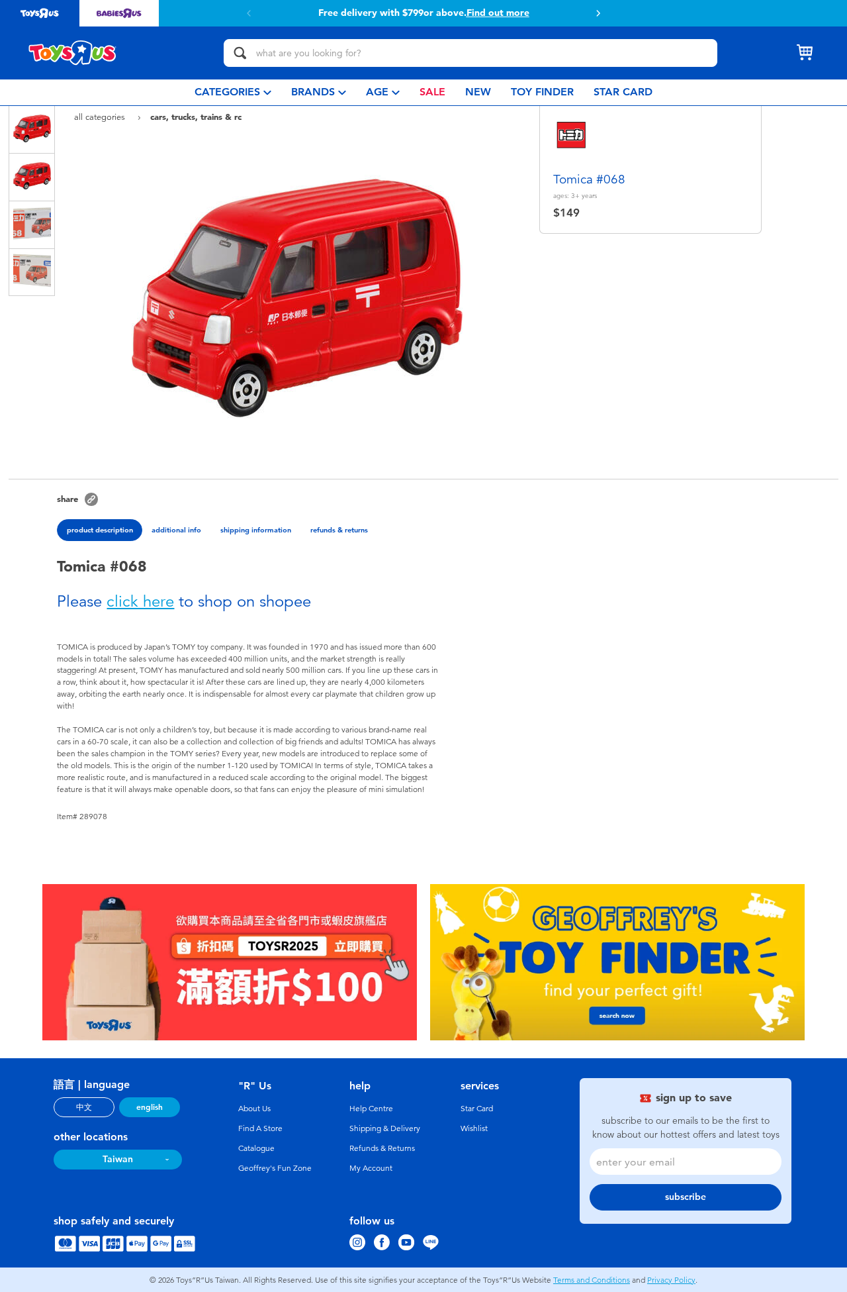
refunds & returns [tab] (339, 529)
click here (140, 601)
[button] (598, 13)
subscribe (685, 1197)
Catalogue (256, 1148)
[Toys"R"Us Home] (72, 53)
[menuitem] (233, 92)
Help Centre (371, 1108)
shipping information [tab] (255, 529)
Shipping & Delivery (384, 1128)
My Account (370, 1168)
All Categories (101, 117)
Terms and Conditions (591, 1280)
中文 (84, 1107)
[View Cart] (805, 53)
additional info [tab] (176, 529)
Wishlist (474, 1128)
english (149, 1107)
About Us (254, 1108)
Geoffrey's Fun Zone (275, 1168)
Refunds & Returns (382, 1148)
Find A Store (260, 1128)
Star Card (477, 1108)
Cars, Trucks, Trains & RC (196, 116)
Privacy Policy (671, 1280)
